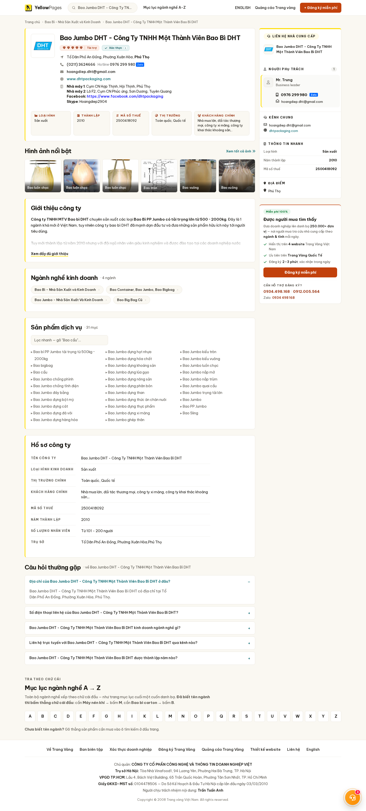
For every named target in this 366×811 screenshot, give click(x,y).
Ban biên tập (91, 749)
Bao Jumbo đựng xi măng (129, 413)
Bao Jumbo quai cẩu (200, 386)
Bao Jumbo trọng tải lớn (202, 392)
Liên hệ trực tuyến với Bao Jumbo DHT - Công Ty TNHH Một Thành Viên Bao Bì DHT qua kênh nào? (113, 642)
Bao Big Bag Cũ (129, 300)
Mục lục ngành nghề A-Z (164, 7)
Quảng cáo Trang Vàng (223, 749)
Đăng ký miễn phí (300, 272)
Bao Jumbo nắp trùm (200, 379)
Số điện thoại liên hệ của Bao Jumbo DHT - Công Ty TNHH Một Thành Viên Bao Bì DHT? (103, 612)
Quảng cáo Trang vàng (275, 7)
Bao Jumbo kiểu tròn (199, 352)
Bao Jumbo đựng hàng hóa (55, 420)
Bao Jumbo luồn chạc (201, 365)
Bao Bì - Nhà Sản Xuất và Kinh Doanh (73, 22)
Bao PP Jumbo (195, 406)
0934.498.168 (276, 291)
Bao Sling (190, 413)
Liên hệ (293, 749)
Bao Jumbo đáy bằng (51, 392)
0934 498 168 (283, 298)
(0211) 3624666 (81, 64)
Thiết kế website (265, 749)
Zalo (140, 64)
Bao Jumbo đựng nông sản (130, 379)
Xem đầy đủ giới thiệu (49, 253)
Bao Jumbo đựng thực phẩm (131, 406)
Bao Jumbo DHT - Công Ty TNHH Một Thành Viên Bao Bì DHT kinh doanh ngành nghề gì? (105, 627)
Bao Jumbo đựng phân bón (130, 386)
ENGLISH (242, 7)
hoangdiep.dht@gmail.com (91, 71)
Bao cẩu (40, 372)
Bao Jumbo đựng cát (50, 406)
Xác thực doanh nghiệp (131, 749)
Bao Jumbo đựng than (126, 392)
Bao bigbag (43, 365)
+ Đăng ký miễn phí (320, 7)
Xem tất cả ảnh (238, 151)
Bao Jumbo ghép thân (126, 420)
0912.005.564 (306, 291)
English (313, 749)
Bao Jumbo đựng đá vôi (52, 413)
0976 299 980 (122, 64)
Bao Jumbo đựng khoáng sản (132, 365)
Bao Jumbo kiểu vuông (201, 359)
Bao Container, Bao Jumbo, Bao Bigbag (142, 290)
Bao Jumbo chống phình (53, 379)
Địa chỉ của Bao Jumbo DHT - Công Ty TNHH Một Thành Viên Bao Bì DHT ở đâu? (99, 581)
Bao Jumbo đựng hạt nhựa (129, 352)
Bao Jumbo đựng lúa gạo (128, 372)
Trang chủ (32, 22)
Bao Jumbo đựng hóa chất (130, 359)
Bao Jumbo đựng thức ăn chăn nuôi (137, 399)
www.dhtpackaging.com (89, 79)
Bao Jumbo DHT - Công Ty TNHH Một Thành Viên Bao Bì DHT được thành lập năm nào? (103, 658)
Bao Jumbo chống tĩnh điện (56, 386)
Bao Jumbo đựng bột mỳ (53, 399)
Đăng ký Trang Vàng (176, 749)
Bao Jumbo (192, 399)
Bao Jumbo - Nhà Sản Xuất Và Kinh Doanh (69, 300)
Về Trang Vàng (60, 749)
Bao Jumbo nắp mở (199, 372)
